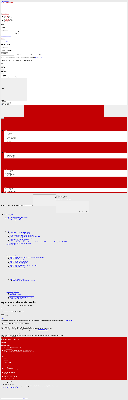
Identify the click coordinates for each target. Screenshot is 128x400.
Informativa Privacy (8, 368)
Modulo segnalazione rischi (15, 298)
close (2, 117)
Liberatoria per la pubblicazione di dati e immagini (21, 237)
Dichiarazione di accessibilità (10, 371)
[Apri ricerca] (115, 111)
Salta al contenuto (5, 1)
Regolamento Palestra (14, 266)
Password (17, 33)
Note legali (6, 367)
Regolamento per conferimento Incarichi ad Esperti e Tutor (23, 265)
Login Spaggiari (38, 57)
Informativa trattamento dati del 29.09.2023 (19, 233)
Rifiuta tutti (12, 323)
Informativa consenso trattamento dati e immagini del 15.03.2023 (24, 236)
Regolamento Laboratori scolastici (17, 267)
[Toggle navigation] (12, 111)
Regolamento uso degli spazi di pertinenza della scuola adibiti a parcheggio (26, 257)
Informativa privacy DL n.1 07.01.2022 (18, 240)
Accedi (2, 24)
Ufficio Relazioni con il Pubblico (11, 369)
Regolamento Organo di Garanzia (17, 279)
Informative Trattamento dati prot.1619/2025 (19, 232)
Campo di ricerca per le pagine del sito (10, 205)
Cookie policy (7, 365)
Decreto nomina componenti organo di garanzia (23, 280)
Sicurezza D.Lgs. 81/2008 (13, 292)
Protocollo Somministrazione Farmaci (15, 218)
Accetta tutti (23, 323)
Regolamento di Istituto (14, 258)
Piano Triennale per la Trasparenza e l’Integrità (17, 217)
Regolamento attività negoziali (16, 260)
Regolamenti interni (60, 197)
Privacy (8, 231)
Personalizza (4, 323)
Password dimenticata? (6, 36)
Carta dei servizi (10, 215)
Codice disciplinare (11, 244)
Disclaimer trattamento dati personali (9, 387)
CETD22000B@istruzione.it (19, 350)
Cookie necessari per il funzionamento (10, 334)
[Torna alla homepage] (64, 104)
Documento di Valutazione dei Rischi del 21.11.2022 (21, 296)
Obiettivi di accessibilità (9, 372)
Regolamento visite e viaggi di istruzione (18, 261)
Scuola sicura (12, 293)
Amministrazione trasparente (10, 376)
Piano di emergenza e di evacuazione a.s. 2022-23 (21, 297)
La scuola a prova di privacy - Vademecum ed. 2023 (21, 235)
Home (57, 195)
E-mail (16, 54)
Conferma (8, 103)
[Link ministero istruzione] (7, 2)
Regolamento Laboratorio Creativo (17, 263)
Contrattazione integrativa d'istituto (15, 219)
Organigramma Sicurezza (15, 294)
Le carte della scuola (61, 196)
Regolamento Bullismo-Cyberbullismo (18, 262)
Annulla (2, 103)
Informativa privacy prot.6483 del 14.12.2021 (20, 243)
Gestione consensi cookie (9, 375)
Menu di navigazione (83, 211)
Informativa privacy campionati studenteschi (19, 239)
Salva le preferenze (12, 336)
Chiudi (2, 66)
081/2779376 (9, 349)
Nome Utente (18, 31)
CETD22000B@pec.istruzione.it (20, 351)
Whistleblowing (7, 373)
